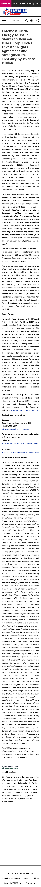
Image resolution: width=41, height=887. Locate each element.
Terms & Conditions (31, 878)
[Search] (26, 20)
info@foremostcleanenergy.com (15, 429)
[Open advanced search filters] (31, 20)
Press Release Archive (24, 873)
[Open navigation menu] (4, 20)
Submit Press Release (11, 878)
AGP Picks (5, 4)
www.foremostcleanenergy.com (24, 410)
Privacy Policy (32, 883)
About (10, 873)
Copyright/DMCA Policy (13, 883)
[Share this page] (37, 20)
